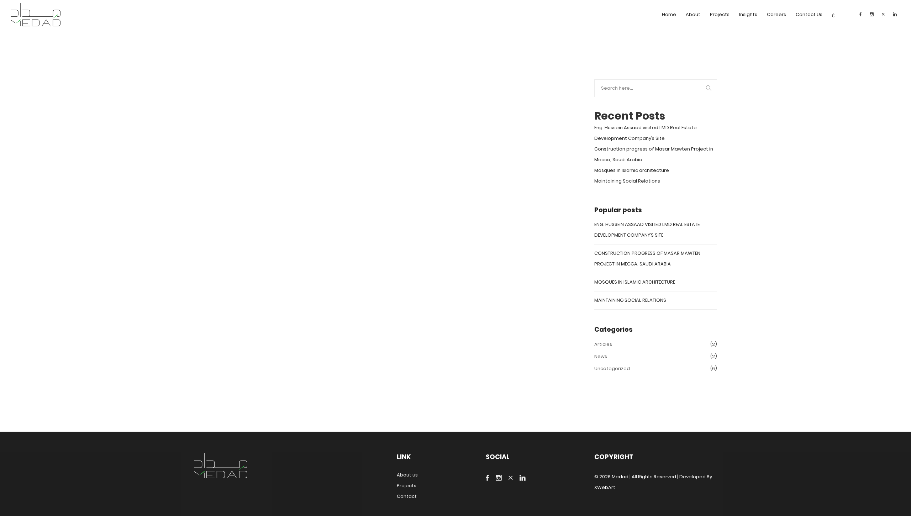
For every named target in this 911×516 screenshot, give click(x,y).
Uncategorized (612, 368)
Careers (776, 14)
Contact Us (809, 14)
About (693, 14)
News (600, 356)
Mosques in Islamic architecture (631, 170)
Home (669, 14)
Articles (603, 344)
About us (407, 475)
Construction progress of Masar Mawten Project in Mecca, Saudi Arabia (653, 154)
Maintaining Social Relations (627, 181)
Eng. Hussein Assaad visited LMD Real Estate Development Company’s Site (645, 133)
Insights (748, 14)
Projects (720, 14)
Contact (407, 496)
